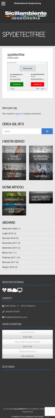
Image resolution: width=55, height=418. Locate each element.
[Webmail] (9, 290)
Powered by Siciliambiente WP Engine (27, 416)
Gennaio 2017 (8, 262)
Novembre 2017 (9, 242)
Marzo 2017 (7, 252)
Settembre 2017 (9, 247)
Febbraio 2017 (9, 257)
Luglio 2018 (7, 233)
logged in (18, 113)
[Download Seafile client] (20, 290)
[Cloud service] (14, 290)
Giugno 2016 (8, 266)
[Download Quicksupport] (4, 290)
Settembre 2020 (9, 228)
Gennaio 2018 (8, 238)
